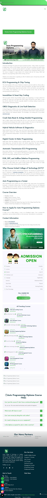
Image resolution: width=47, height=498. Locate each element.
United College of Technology (28, 495)
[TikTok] (2, 495)
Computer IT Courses (29, 457)
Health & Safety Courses (30, 455)
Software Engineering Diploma (27, 340)
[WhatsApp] (2, 481)
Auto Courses (27, 459)
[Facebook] (2, 488)
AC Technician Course (22, 367)
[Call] (2, 478)
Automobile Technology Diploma (29, 318)
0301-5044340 (13, 479)
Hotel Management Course (25, 345)
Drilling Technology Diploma (25, 329)
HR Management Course (16, 356)
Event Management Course (16, 351)
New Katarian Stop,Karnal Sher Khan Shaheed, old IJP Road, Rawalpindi (12, 489)
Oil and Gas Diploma (21, 334)
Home (6, 32)
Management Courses (29, 465)
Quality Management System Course (19, 361)
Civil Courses (27, 461)
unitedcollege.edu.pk (13, 223)
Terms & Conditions (27, 497)
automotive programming (18, 172)
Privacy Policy (18, 497)
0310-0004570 (6, 479)
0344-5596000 (11, 221)
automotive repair (6, 114)
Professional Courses (29, 469)
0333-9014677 (6, 477)
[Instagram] (2, 491)
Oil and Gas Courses (29, 467)
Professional (12, 311)
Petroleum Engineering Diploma (17, 323)
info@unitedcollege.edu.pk (8, 485)
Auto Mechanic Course (15, 313)
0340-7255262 (6, 480)
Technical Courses (28, 463)
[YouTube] (2, 485)
